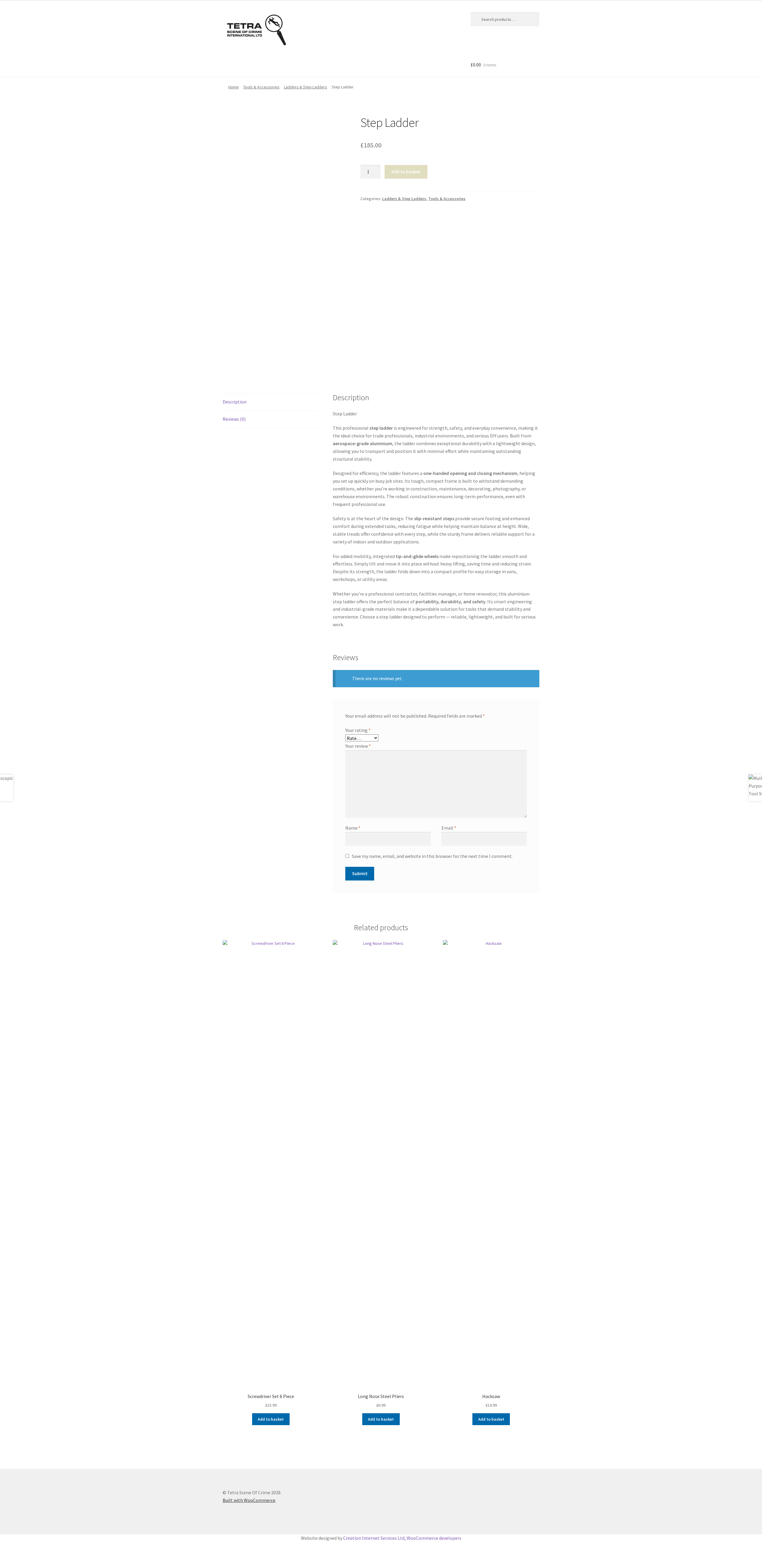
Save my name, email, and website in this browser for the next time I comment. (432, 856)
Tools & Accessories (261, 87)
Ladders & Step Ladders (305, 87)
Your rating (358, 730)
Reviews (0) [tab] (234, 419)
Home (233, 87)
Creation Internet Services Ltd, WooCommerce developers (402, 1538)
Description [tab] (234, 402)
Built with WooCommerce (249, 1500)
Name (352, 828)
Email (448, 828)
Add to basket (406, 171)
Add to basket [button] (271, 1419)
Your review (358, 746)
